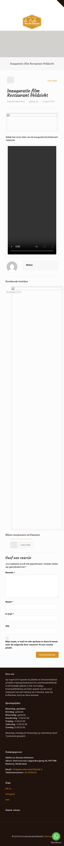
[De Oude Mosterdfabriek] (32, 21)
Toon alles (52, 80)
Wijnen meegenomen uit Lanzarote (22, 535)
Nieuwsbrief (49, 2)
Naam (9, 602)
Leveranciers (24, 2)
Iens (7, 799)
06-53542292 (31, 772)
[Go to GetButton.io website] (56, 843)
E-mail (9, 614)
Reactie (10, 572)
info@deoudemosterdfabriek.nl (27, 769)
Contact (32, 6)
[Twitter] (36, 10)
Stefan (32, 101)
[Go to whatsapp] (56, 836)
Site (7, 626)
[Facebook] (28, 10)
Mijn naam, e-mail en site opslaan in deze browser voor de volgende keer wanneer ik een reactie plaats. (31, 644)
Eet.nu (8, 788)
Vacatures (37, 2)
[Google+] (32, 10)
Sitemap (48, 836)
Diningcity (10, 794)
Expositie (11, 2)
